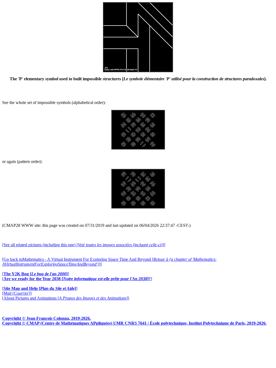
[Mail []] (17, 293)
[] (35, 274)
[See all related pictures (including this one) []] (83, 244)
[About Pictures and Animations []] (65, 298)
